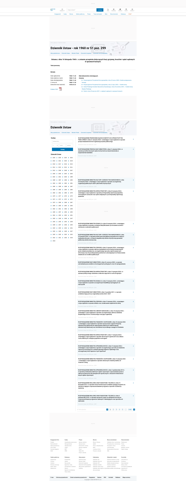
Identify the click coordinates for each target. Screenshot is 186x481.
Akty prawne (82, 457)
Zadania (52, 463)
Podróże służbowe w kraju (113, 459)
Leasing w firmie (96, 449)
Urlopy (66, 447)
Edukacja (123, 14)
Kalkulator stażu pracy (98, 466)
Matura (66, 468)
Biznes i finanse (96, 442)
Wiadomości (124, 442)
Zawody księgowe (54, 449)
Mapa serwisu (126, 477)
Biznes (71, 14)
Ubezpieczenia (68, 445)
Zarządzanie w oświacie (70, 466)
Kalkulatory (96, 457)
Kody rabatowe (124, 463)
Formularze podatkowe (126, 466)
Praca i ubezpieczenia (98, 445)
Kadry (65, 14)
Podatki (52, 442)
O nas (52, 477)
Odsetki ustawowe (111, 466)
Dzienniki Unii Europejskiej (100, 53)
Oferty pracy (124, 470)
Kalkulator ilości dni (97, 461)
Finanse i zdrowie (97, 450)
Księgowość (57, 14)
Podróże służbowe (111, 464)
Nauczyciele (67, 463)
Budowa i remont (125, 447)
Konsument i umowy (83, 445)
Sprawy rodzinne (83, 442)
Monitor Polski (75, 53)
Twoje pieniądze (98, 14)
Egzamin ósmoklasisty (70, 470)
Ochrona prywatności (62, 477)
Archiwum (123, 461)
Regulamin (92, 477)
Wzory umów (124, 464)
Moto (106, 14)
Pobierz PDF (54, 89)
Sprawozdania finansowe (113, 449)
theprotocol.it (124, 468)
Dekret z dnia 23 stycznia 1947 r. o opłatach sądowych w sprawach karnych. (103, 91)
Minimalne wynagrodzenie (113, 461)
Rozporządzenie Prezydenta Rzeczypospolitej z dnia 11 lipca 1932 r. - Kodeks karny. (105, 84)
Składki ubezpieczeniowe (113, 463)
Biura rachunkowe (112, 439)
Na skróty (123, 457)
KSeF (130, 14)
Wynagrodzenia (68, 443)
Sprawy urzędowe (83, 447)
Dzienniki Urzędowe (86, 53)
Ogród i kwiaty (124, 449)
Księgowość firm (54, 439)
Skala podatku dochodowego (113, 468)
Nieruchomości (114, 14)
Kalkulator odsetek (97, 464)
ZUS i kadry (53, 447)
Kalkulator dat (96, 459)
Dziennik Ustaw (62, 42)
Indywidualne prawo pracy (71, 442)
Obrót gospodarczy (54, 445)
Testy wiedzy (67, 471)
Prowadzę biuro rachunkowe (113, 443)
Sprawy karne (82, 443)
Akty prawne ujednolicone (85, 466)
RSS (105, 477)
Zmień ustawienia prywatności (78, 477)
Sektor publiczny (80, 14)
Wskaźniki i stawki (112, 457)
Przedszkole (67, 459)
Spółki (94, 443)
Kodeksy (81, 468)
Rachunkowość (53, 443)
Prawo (89, 14)
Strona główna (54, 42)
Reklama (118, 477)
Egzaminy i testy (68, 464)
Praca (80, 449)
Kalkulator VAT (96, 463)
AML (108, 450)
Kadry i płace (53, 466)
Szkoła (66, 461)
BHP (66, 449)
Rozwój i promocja (54, 464)
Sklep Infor (81, 450)
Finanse (123, 445)
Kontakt (111, 477)
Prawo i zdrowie (82, 452)
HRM (66, 450)
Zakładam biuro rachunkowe (113, 442)
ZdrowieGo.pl (124, 459)
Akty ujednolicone (55, 53)
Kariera (99, 477)
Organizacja (53, 459)
